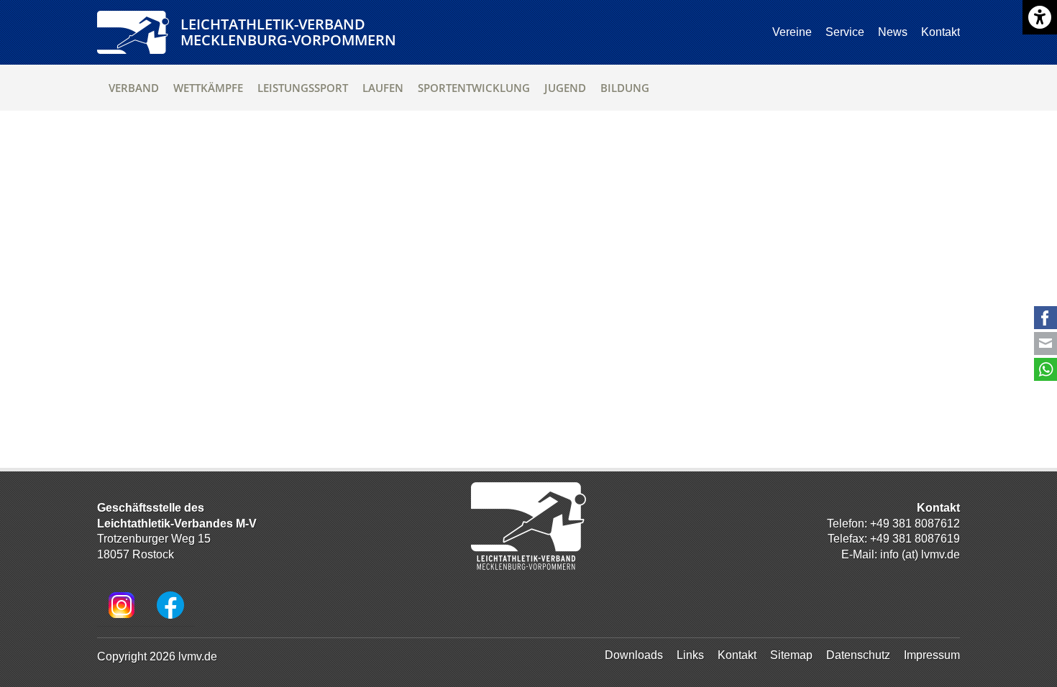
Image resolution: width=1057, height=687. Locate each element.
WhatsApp (1045, 369)
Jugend (565, 87)
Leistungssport (302, 87)
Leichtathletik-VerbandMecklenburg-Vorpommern (288, 32)
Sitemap (791, 655)
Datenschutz (858, 655)
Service (844, 32)
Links (690, 655)
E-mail (1045, 343)
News (892, 32)
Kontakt (940, 32)
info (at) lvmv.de (920, 554)
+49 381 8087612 (915, 523)
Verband (134, 87)
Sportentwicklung (474, 87)
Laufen (382, 87)
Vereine (792, 32)
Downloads (634, 655)
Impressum (932, 655)
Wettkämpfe (208, 87)
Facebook (1045, 317)
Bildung (624, 87)
